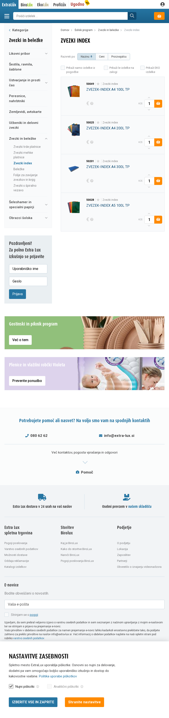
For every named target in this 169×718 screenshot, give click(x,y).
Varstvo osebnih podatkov (21, 549)
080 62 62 (39, 435)
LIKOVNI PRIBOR (19, 54)
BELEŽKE (18, 169)
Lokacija (122, 549)
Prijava (17, 294)
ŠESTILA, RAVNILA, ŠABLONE (21, 66)
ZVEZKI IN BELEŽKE (22, 139)
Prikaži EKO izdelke (153, 70)
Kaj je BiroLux (69, 543)
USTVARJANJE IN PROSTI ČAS (24, 82)
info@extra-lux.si (119, 435)
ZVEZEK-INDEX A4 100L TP (108, 89)
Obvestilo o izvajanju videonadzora (139, 566)
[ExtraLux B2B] (9, 4)
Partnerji (122, 560)
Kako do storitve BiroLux (76, 549)
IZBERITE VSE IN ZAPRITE (33, 702)
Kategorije (19, 30)
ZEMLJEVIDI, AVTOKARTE (25, 112)
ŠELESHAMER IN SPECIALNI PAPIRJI (21, 204)
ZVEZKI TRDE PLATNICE (27, 146)
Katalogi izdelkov (15, 566)
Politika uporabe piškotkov (58, 676)
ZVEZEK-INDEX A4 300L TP (108, 167)
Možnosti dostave (15, 555)
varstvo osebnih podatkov (28, 638)
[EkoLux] (43, 4)
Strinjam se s (24, 615)
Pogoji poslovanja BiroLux (77, 560)
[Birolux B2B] (27, 4)
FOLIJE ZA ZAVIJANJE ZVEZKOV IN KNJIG (25, 177)
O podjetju (123, 543)
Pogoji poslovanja (15, 543)
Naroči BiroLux (70, 555)
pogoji (34, 615)
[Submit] (132, 16)
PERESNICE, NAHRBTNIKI (17, 98)
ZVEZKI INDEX (22, 163)
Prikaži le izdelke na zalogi (121, 70)
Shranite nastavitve (84, 702)
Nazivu (85, 56)
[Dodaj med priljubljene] (98, 83)
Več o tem (20, 340)
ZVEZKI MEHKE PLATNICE (23, 155)
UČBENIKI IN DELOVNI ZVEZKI (23, 125)
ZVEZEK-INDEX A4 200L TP (108, 128)
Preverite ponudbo (27, 381)
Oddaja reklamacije (16, 560)
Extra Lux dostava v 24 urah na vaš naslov (42, 507)
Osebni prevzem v (126, 507)
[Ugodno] (77, 4)
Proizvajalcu (119, 56)
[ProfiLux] (60, 4)
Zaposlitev (123, 555)
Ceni (102, 56)
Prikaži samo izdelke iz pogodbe (80, 70)
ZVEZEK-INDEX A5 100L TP (108, 205)
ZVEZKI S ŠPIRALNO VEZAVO (25, 188)
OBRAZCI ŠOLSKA (20, 218)
